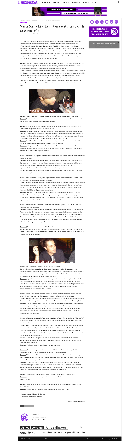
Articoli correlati (32, 427)
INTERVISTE (65, 2)
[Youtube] (44, 420)
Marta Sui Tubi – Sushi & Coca (52, 432)
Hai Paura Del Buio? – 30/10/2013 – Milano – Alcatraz (30, 433)
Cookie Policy (116, 438)
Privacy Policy (106, 438)
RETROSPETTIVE (76, 2)
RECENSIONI (45, 2)
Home (21, 20)
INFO (92, 2)
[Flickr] (35, 420)
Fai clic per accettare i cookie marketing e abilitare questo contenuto (104, 45)
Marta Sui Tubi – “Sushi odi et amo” (75, 433)
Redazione (28, 34)
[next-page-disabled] (84, 427)
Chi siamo (89, 438)
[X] (41, 420)
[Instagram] (38, 420)
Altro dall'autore (56, 427)
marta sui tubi (29, 406)
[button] (118, 2)
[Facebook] (33, 420)
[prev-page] (81, 427)
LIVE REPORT (56, 2)
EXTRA (85, 2)
